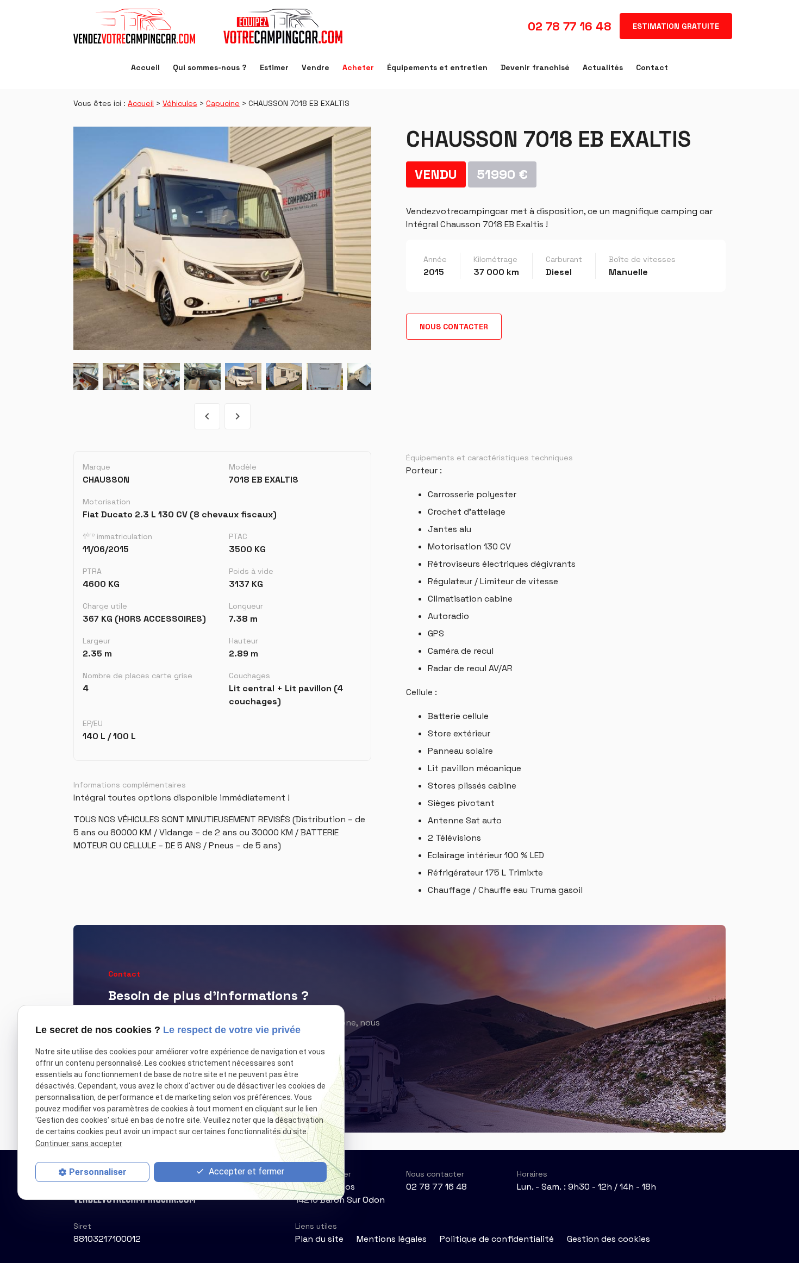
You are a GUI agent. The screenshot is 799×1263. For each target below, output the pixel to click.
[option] (222, 238)
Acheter (358, 67)
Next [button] (237, 416)
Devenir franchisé (535, 67)
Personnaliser (98, 1172)
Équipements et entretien (437, 67)
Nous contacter (454, 327)
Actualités (603, 67)
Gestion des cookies (608, 1239)
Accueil (145, 67)
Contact (652, 67)
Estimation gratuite (676, 26)
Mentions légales (392, 1239)
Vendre (315, 67)
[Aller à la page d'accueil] (208, 26)
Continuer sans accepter (78, 1143)
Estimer (274, 67)
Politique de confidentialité (497, 1239)
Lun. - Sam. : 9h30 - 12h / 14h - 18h (586, 1186)
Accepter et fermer (245, 1171)
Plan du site (319, 1239)
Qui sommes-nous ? (210, 67)
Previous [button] (207, 416)
